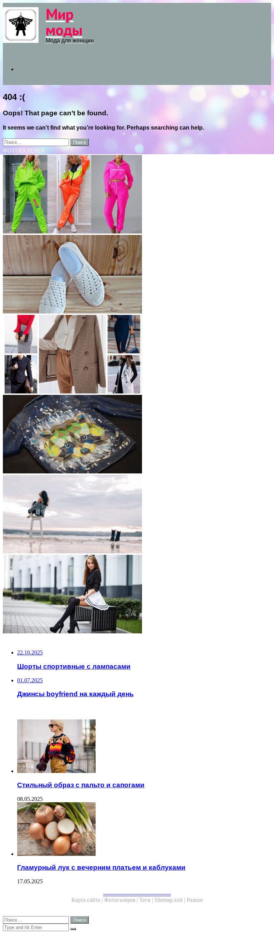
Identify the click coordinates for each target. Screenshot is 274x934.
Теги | (146, 900)
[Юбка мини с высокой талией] (137, 595)
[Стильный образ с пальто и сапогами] (144, 746)
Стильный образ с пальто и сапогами (80, 785)
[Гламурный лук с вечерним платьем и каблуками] (144, 829)
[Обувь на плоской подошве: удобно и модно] (137, 275)
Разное (195, 900)
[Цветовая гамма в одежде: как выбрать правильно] (137, 355)
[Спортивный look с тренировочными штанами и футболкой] (137, 195)
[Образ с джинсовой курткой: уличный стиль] (137, 435)
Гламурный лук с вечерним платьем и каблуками (101, 867)
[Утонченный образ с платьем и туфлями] (137, 515)
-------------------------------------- (137, 893)
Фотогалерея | (121, 900)
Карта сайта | (87, 900)
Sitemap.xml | (170, 900)
